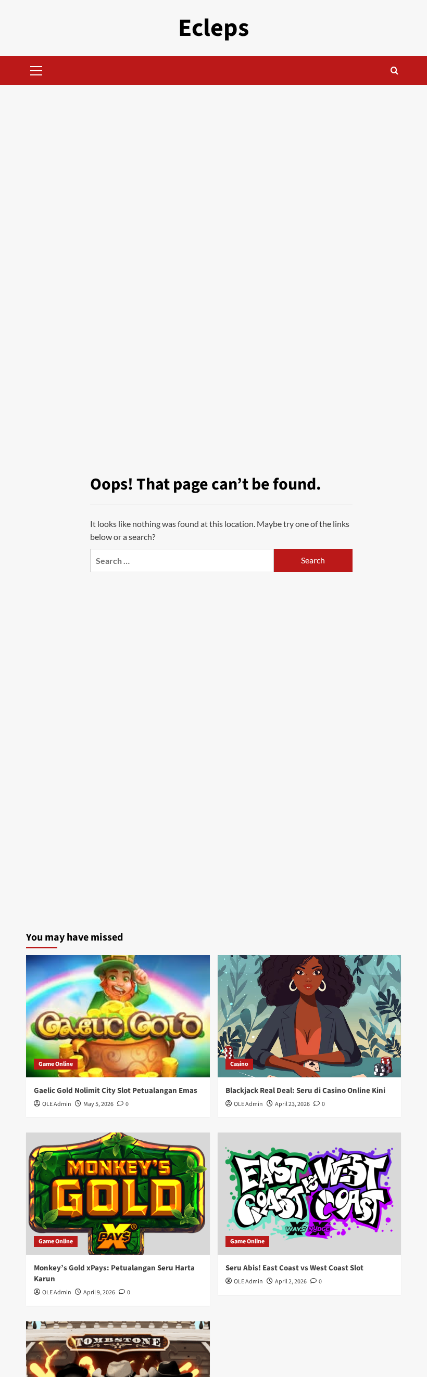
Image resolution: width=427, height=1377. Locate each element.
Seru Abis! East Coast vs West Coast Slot (294, 1268)
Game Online (56, 1064)
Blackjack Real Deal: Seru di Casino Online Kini (305, 1090)
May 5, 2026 (98, 1104)
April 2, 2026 (291, 1281)
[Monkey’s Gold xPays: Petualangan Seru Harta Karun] (118, 1194)
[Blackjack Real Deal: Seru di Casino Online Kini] (309, 1016)
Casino (239, 1064)
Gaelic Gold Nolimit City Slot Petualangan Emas (115, 1090)
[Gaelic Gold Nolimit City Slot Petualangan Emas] (118, 1016)
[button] (36, 69)
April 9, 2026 (99, 1292)
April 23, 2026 (292, 1104)
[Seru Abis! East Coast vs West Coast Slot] (309, 1194)
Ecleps (213, 28)
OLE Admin (56, 1104)
